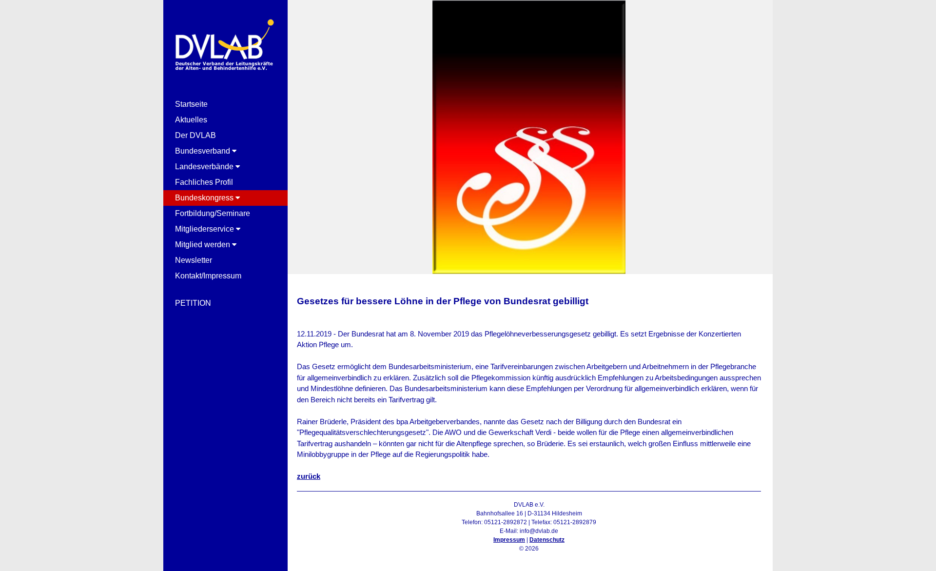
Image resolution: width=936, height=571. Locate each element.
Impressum (509, 539)
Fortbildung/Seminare (212, 213)
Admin (529, 557)
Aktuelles (191, 120)
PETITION (193, 303)
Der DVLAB (195, 135)
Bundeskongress (205, 198)
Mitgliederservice (205, 229)
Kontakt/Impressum (208, 276)
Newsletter (193, 260)
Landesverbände (205, 166)
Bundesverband (203, 151)
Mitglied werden (203, 244)
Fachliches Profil (204, 182)
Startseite (191, 104)
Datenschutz (547, 539)
